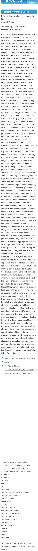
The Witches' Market (12, 366)
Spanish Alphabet (9, 22)
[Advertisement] (19, 402)
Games (4, 504)
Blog (3, 534)
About (3, 483)
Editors (4, 531)
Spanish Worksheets (10, 513)
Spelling (4, 522)
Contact (4, 480)
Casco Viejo (9, 362)
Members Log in (8, 477)
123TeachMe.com (28, 543)
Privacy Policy (27, 546)
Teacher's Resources (10, 510)
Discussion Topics (9, 519)
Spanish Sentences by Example (15, 492)
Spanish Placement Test (11, 495)
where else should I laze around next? (18, 374)
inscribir (28, 468)
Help (3, 486)
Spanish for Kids (8, 507)
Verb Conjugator (8, 498)
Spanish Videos (8, 516)
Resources (5, 489)
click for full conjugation (21, 471)
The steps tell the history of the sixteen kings (20, 370)
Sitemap (4, 528)
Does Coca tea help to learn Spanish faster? (20, 358)
